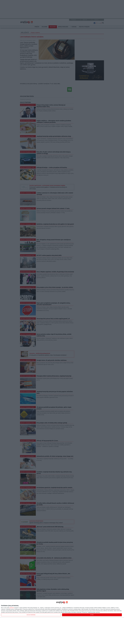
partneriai (12, 607)
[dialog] (62, 609)
